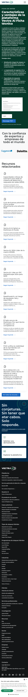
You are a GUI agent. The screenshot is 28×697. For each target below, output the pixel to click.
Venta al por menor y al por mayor (9, 579)
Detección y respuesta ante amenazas (10, 477)
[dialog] (14, 687)
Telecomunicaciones (6, 581)
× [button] (26, 679)
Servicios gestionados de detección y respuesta (14, 483)
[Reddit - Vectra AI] (20, 675)
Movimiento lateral (6, 511)
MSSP (3, 635)
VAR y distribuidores (6, 639)
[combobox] (24, 679)
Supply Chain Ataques (6, 537)
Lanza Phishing (5, 545)
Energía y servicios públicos (8, 562)
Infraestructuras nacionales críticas (9, 560)
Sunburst (4, 551)
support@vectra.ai (6, 665)
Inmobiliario (4, 576)
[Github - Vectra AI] (23, 675)
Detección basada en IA (7, 515)
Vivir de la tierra (5, 553)
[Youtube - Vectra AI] (13, 675)
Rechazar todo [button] (20, 690)
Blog (3, 621)
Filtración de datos (6, 531)
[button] (14, 694)
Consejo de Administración (8, 651)
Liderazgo (4, 649)
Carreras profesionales (7, 657)
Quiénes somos (5, 647)
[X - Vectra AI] (6, 675)
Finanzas (4, 564)
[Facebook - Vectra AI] (9, 675)
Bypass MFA (4, 547)
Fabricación (4, 572)
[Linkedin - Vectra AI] (2, 675)
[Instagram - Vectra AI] (16, 675)
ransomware (4, 535)
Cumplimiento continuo (7, 520)
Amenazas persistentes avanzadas (9, 529)
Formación (4, 607)
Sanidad (3, 568)
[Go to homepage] (7, 2)
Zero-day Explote (5, 543)
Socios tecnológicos (6, 637)
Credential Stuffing (6, 549)
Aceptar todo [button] (7, 690)
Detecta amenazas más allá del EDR (10, 517)
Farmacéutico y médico (7, 574)
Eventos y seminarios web (7, 627)
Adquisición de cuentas (7, 526)
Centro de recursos (6, 623)
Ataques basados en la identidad (9, 509)
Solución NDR (5, 485)
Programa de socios (6, 633)
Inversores (4, 653)
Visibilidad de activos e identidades (9, 513)
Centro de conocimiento (7, 595)
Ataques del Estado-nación (8, 533)
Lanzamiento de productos (8, 597)
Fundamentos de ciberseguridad (9, 625)
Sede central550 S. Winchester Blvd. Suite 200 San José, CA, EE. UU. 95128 (13, 669)
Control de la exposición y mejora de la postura (12, 480)
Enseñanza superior (6, 570)
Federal (3, 566)
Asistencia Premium (6, 605)
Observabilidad (5, 475)
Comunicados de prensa (7, 655)
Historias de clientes (7, 590)
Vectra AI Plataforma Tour (7, 501)
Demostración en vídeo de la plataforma (10, 499)
